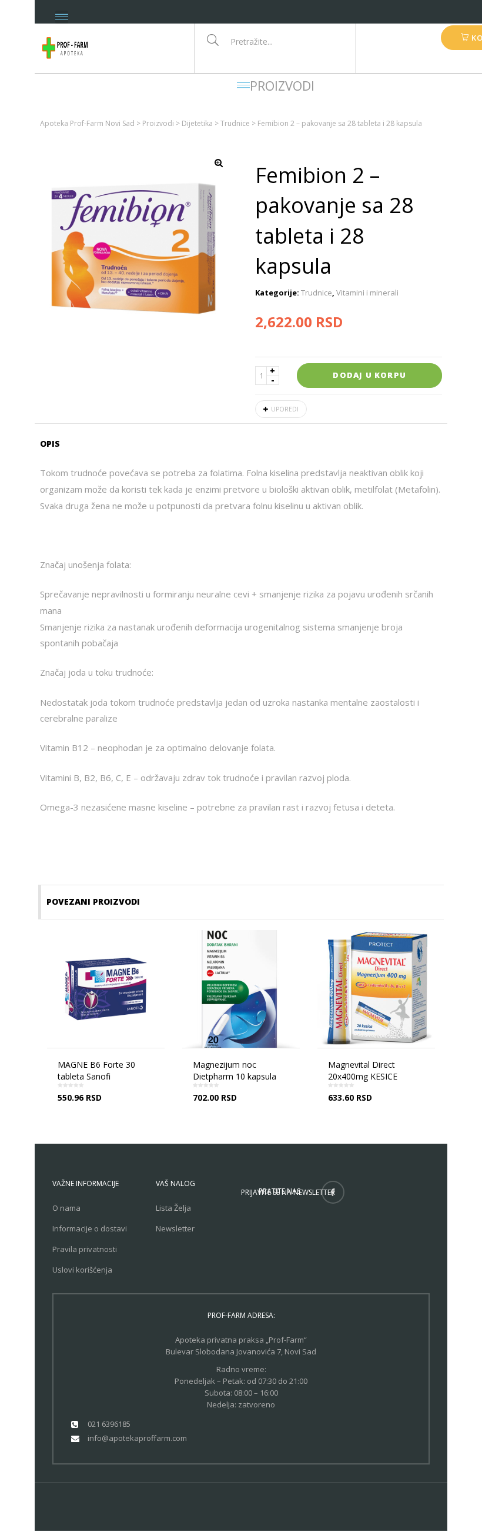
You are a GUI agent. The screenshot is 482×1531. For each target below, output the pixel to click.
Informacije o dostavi (89, 1228)
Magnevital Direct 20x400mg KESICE (362, 1070)
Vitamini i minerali (367, 292)
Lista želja (173, 1208)
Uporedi (285, 409)
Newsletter (175, 1228)
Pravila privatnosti (84, 1249)
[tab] (54, 444)
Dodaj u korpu (369, 375)
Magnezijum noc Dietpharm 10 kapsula (234, 1070)
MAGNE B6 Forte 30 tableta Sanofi (96, 1070)
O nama (66, 1208)
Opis (50, 443)
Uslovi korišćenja (82, 1269)
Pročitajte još (109, 1107)
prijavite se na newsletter (288, 1192)
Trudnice (316, 292)
